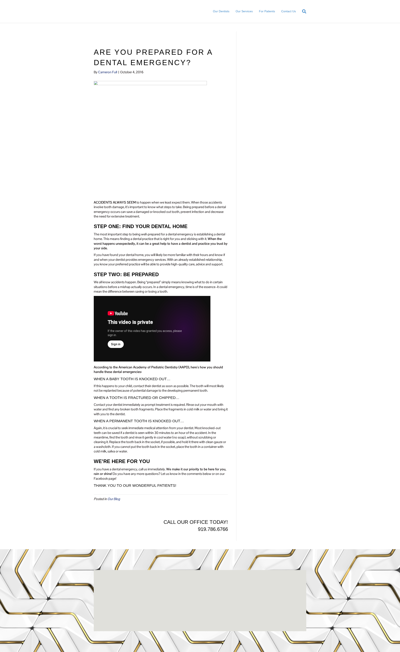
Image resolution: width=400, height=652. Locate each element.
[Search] (302, 11)
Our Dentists (221, 11)
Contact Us (288, 11)
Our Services (244, 11)
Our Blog (114, 499)
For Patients (267, 11)
